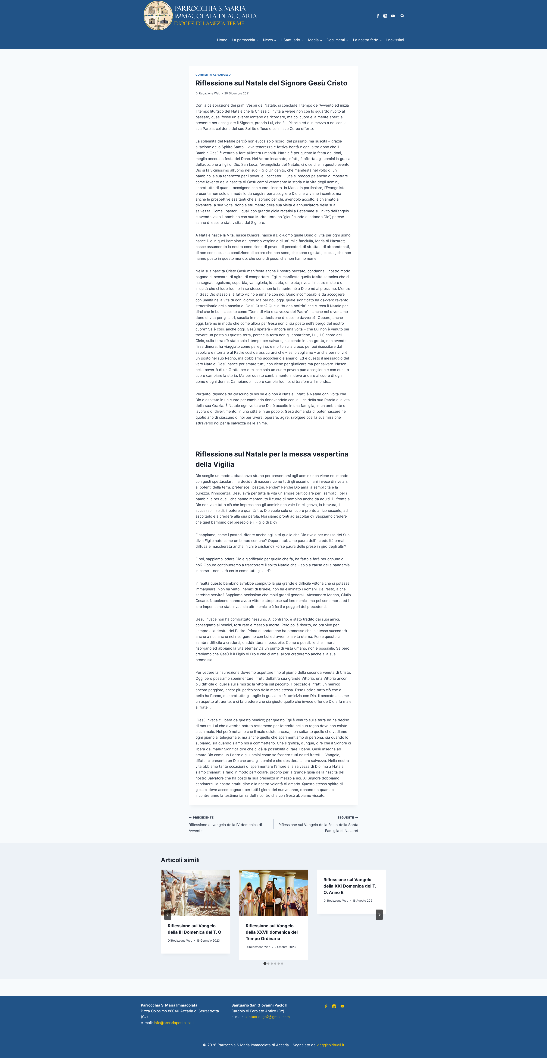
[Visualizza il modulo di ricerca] (402, 16)
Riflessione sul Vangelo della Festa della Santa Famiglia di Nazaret (318, 824)
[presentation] (195, 893)
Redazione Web (209, 93)
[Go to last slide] (167, 915)
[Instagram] (385, 15)
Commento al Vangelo (213, 74)
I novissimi (395, 40)
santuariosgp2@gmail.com (267, 1017)
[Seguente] (379, 915)
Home (222, 40)
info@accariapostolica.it (174, 1023)
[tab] (264, 963)
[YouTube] (392, 15)
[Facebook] (377, 15)
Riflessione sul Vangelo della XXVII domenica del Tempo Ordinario (272, 932)
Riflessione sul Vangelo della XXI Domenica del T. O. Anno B (349, 886)
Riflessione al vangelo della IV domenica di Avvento (225, 824)
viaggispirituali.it (330, 1045)
